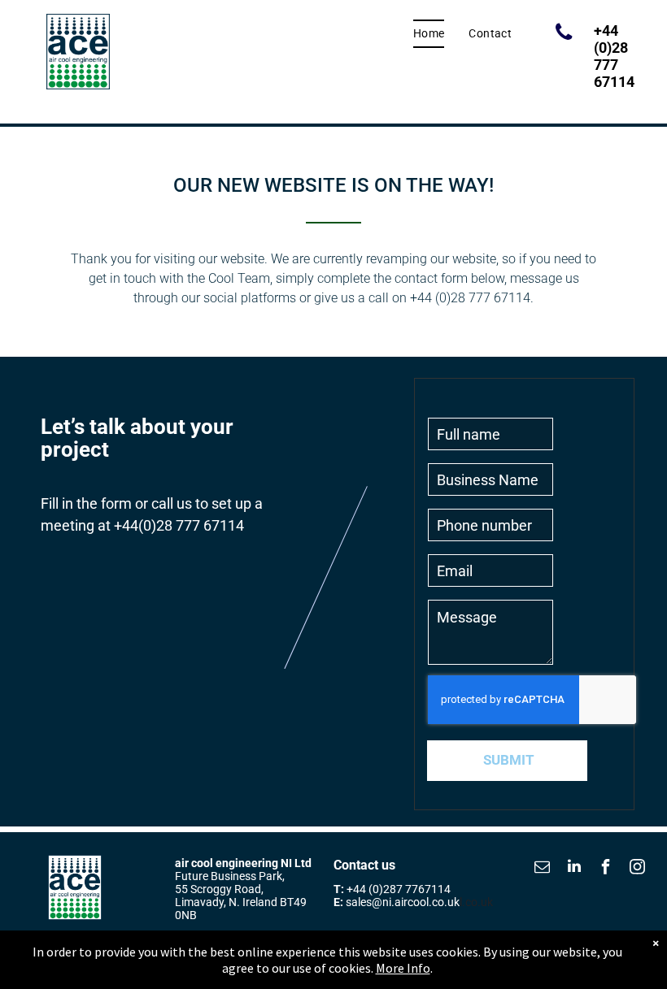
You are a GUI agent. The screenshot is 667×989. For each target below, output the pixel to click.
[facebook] (606, 868)
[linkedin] (574, 868)
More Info (403, 968)
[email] (542, 868)
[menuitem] (429, 34)
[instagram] (637, 868)
